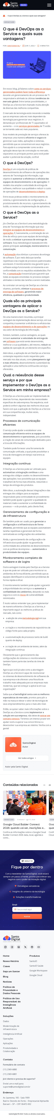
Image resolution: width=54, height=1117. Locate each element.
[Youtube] (38, 947)
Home (6, 956)
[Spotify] (32, 947)
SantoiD (33, 961)
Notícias (7, 981)
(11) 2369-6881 (10, 1074)
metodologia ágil (30, 618)
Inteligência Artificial (12, 1034)
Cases (6, 966)
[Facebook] (12, 947)
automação (10, 254)
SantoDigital (13, 46)
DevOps (7, 169)
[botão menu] (49, 5)
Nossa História (11, 961)
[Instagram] (5, 947)
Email (14, 905)
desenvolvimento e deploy (32, 191)
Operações (8, 1038)
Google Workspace (38, 970)
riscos (23, 595)
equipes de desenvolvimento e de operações (25, 326)
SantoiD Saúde (36, 965)
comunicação (15, 273)
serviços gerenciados (29, 126)
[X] (25, 947)
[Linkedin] (18, 947)
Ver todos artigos (26, 758)
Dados (6, 1021)
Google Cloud (36, 975)
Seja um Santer (11, 971)
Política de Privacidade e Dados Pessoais (11, 990)
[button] (44, 785)
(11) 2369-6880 (10, 1069)
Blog (5, 976)
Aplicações (8, 1043)
